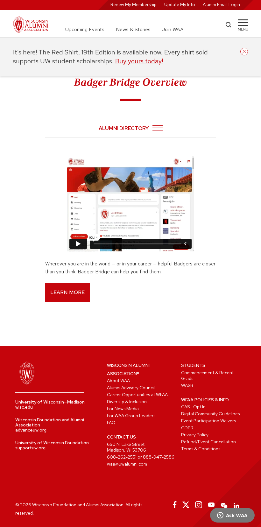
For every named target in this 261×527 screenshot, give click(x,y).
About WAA (118, 380)
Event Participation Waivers (208, 421)
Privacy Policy (194, 435)
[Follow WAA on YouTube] (211, 505)
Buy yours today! (139, 61)
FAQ (111, 422)
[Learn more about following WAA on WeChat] (224, 505)
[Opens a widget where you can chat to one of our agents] (232, 516)
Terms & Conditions (200, 449)
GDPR (187, 428)
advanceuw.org (30, 430)
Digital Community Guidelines (210, 414)
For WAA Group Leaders (131, 415)
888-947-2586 (158, 457)
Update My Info (179, 4)
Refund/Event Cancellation (208, 442)
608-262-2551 (122, 457)
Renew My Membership (133, 4)
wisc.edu (24, 407)
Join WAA (173, 29)
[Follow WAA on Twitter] (186, 505)
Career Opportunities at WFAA (137, 394)
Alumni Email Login (221, 4)
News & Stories (133, 29)
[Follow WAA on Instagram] (198, 505)
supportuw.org (30, 448)
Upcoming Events (84, 29)
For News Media (123, 408)
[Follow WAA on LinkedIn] (237, 505)
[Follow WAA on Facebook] (173, 505)
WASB (187, 385)
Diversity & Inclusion (127, 401)
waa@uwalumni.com (127, 464)
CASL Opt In (193, 407)
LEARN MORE (67, 292)
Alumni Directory (124, 128)
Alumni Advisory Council (131, 387)
